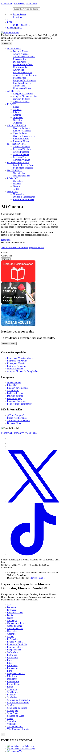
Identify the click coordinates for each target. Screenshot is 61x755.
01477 (4, 3)
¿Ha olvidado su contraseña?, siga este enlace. (22, 247)
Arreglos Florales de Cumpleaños (22, 371)
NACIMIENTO (14, 170)
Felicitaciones (19, 77)
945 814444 (31, 3)
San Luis (11, 705)
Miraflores (12, 676)
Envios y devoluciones (17, 388)
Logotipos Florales (21, 83)
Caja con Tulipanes (22, 128)
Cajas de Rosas (20, 133)
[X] (33, 501)
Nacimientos (19, 173)
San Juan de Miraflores (18, 702)
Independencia (14, 649)
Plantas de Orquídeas (23, 64)
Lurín (9, 671)
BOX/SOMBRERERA (18, 162)
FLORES (11, 104)
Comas (10, 636)
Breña (10, 615)
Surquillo (11, 721)
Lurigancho (12, 668)
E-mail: (4, 252)
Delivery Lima (14, 423)
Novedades (18, 194)
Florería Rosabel (37, 578)
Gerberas (17, 109)
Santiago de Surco (15, 716)
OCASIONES (14, 48)
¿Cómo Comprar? (15, 415)
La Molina (12, 655)
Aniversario (18, 70)
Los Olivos (12, 665)
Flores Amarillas (20, 67)
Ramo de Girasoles (22, 130)
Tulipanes (17, 122)
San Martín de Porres (17, 708)
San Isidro (12, 697)
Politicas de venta (15, 393)
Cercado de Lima (15, 628)
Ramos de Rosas (21, 138)
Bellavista (11, 610)
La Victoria (12, 657)
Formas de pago (14, 398)
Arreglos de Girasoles (23, 93)
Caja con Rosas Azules (23, 136)
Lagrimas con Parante (17, 360)
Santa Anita (12, 713)
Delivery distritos (15, 396)
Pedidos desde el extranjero (20, 403)
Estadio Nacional (15, 641)
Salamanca (12, 689)
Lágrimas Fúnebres (22, 149)
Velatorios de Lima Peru (18, 420)
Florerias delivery (15, 647)
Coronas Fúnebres (21, 146)
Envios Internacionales (23, 199)
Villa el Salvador (15, 726)
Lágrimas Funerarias (16, 366)
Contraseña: (6, 255)
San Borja (11, 694)
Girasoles (17, 120)
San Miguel (12, 710)
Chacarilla (12, 631)
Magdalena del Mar (16, 673)
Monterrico (12, 679)
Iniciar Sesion (19, 14)
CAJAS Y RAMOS (16, 125)
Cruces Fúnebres (21, 152)
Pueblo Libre (13, 681)
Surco (10, 718)
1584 (9, 3)
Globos (16, 186)
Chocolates (18, 181)
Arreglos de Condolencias (25, 75)
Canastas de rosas (21, 101)
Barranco (11, 607)
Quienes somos (14, 382)
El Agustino (12, 639)
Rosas (16, 107)
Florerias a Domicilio (17, 644)
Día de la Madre (20, 51)
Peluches (17, 183)
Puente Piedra (13, 684)
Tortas (16, 189)
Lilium (16, 112)
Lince (9, 663)
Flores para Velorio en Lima (20, 358)
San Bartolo (12, 692)
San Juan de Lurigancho (18, 700)
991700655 (19, 3)
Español (11, 27)
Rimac (10, 686)
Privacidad (12, 385)
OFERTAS (12, 191)
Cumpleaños (19, 85)
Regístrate (17, 17)
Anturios (17, 115)
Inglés (19, 27)
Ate (9, 604)
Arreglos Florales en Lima (25, 96)
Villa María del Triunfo (18, 729)
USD (21, 25)
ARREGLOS (13, 91)
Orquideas (18, 117)
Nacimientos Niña (21, 175)
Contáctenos (13, 390)
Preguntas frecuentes (16, 401)
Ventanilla (11, 723)
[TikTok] (33, 554)
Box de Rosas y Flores (23, 165)
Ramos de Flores (21, 141)
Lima (9, 660)
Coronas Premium (21, 160)
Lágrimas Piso (19, 157)
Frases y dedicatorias (17, 418)
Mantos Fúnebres (21, 154)
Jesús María (12, 652)
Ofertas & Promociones (24, 197)
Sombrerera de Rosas (23, 167)
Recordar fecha (8, 344)
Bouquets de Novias (22, 72)
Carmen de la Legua (16, 623)
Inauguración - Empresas (24, 80)
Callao (10, 618)
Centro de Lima (14, 626)
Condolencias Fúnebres (24, 56)
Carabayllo (12, 620)
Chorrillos (11, 633)
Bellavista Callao (15, 612)
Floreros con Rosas (22, 88)
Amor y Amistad (21, 54)
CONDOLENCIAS (16, 144)
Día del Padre (19, 62)
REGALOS (12, 178)
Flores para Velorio (16, 363)
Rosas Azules (19, 59)
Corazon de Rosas (21, 99)
